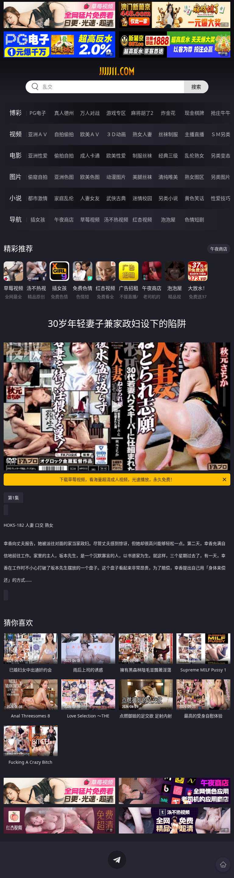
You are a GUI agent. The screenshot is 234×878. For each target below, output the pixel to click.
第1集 (13, 498)
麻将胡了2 (142, 113)
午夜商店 (64, 219)
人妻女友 (90, 198)
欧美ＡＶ (90, 134)
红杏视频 (142, 219)
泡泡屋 (168, 219)
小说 (15, 198)
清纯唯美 (168, 177)
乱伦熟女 (194, 155)
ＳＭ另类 (220, 134)
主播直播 (194, 134)
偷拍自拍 (64, 155)
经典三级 (168, 155)
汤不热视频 (116, 219)
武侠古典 (116, 198)
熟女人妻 (142, 134)
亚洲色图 (64, 177)
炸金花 (168, 113)
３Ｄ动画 (116, 134)
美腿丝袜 (142, 177)
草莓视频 (90, 219)
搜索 (196, 86)
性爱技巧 (220, 198)
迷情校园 (142, 198)
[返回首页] (223, 864)
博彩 (15, 113)
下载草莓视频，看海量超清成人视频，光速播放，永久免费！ (117, 479)
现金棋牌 (194, 113)
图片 (15, 177)
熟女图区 (194, 177)
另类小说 (168, 198)
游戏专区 (116, 113)
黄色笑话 (194, 198)
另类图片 (220, 177)
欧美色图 (90, 177)
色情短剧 (194, 219)
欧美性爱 (116, 155)
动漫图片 (116, 177)
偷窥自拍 (38, 177)
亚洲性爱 (38, 155)
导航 (15, 219)
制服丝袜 (142, 155)
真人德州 (64, 113)
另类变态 (220, 155)
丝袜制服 (168, 134)
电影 (15, 155)
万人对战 (90, 113)
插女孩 (37, 219)
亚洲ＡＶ (38, 134)
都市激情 (38, 198)
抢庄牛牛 (220, 113)
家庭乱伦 (64, 198)
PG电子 (38, 113)
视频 (15, 134)
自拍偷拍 (64, 134)
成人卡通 (90, 155)
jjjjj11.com (117, 71)
